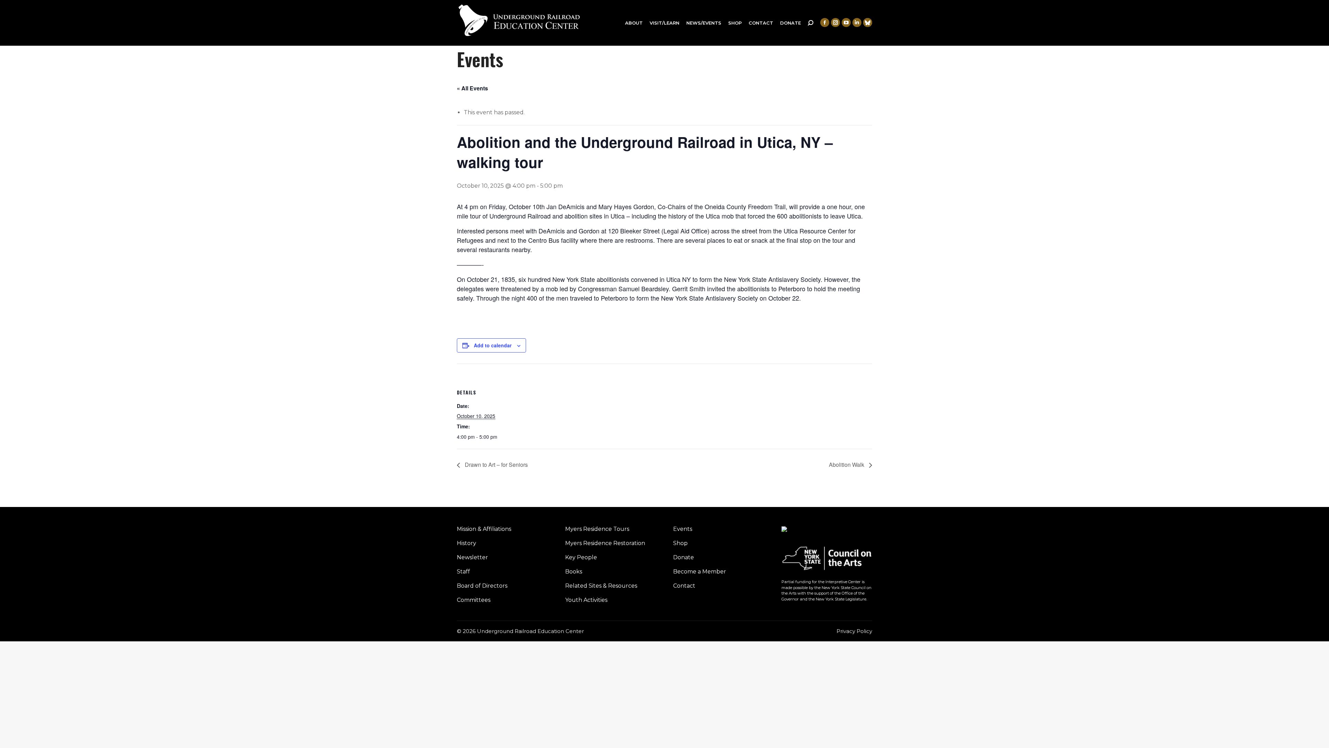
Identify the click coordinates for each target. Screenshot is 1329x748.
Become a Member (699, 571)
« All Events (472, 88)
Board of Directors (482, 585)
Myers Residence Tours (597, 529)
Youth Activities (586, 600)
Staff (463, 571)
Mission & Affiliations (484, 529)
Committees (473, 600)
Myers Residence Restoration (605, 543)
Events (682, 529)
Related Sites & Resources (601, 585)
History (466, 543)
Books (573, 571)
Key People (581, 557)
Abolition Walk (847, 465)
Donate (683, 557)
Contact (684, 585)
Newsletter (472, 557)
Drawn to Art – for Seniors (495, 465)
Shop (680, 543)
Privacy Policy (854, 631)
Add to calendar (493, 345)
